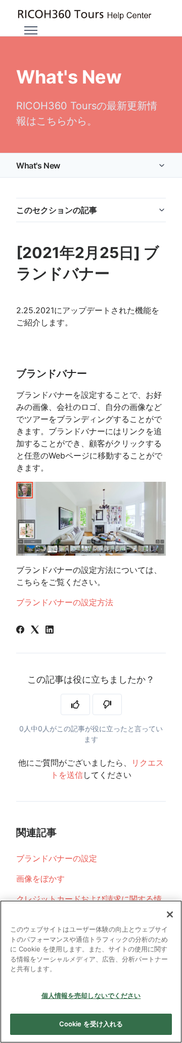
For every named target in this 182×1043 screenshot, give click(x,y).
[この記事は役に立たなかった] (107, 704)
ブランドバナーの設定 (56, 858)
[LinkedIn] (50, 630)
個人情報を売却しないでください (91, 995)
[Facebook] (20, 630)
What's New (38, 165)
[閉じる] (170, 914)
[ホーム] (84, 15)
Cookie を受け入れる (91, 1024)
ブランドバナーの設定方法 (64, 602)
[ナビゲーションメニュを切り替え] (30, 30)
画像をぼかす (40, 878)
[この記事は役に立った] (75, 704)
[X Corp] (35, 630)
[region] (91, 971)
